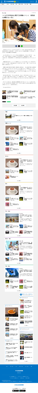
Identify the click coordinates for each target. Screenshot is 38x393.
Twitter (33, 1)
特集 (30, 4)
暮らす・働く (21, 4)
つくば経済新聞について (13, 376)
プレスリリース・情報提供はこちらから (23, 376)
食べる (8, 4)
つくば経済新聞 (9, 2)
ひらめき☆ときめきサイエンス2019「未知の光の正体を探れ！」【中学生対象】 (27, 97)
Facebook (31, 1)
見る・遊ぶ (12, 4)
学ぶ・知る (26, 4)
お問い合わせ (24, 388)
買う (16, 4)
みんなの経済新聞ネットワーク (19, 385)
